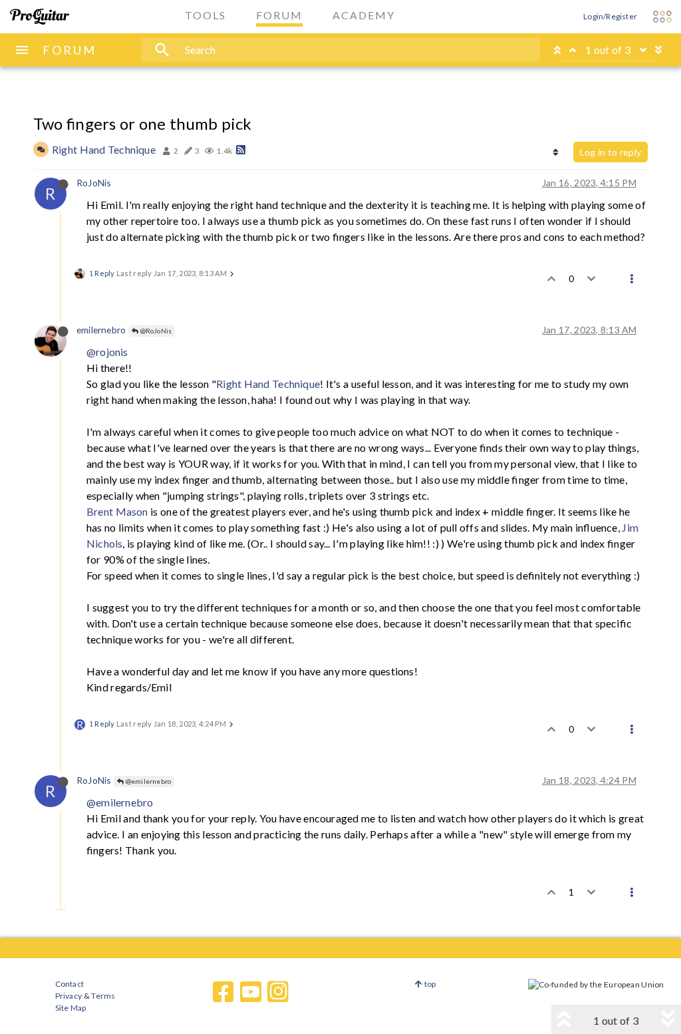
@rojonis (107, 351)
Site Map (70, 1008)
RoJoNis (93, 182)
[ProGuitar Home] (39, 16)
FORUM (69, 50)
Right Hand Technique (104, 149)
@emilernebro (147, 781)
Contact (69, 984)
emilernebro (101, 329)
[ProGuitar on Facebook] (223, 992)
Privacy (68, 996)
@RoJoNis (155, 331)
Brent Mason (117, 511)
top (429, 984)
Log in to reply (610, 152)
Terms (103, 996)
